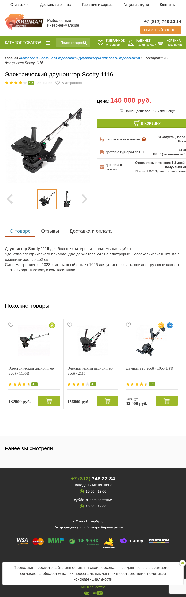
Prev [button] (10, 199)
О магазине (19, 4)
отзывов (44, 83)
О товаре (20, 231)
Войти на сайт (146, 45)
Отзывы (50, 231)
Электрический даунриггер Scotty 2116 (90, 370)
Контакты (168, 4)
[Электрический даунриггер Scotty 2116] (93, 340)
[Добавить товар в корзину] (49, 401)
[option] (47, 199)
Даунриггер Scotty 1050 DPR (149, 368)
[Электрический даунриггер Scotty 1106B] (34, 340)
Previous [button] (12, 141)
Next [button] (85, 199)
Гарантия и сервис (97, 4)
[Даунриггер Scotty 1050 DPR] (152, 340)
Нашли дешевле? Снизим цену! (149, 111)
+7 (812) (162, 21)
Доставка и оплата (55, 4)
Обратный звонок (161, 30)
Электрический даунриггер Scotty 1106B (31, 370)
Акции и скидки (136, 4)
